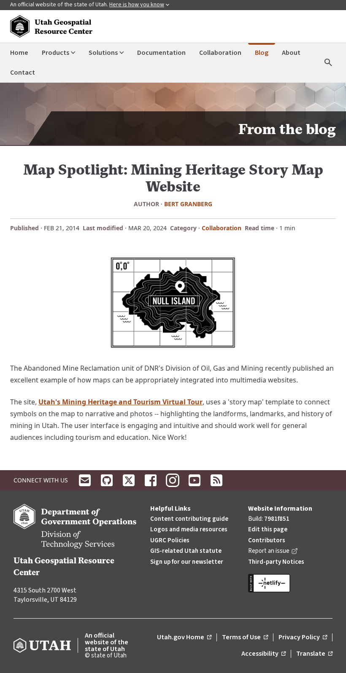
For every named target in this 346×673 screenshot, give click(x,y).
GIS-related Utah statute (186, 550)
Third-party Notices (276, 561)
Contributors (266, 540)
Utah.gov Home (184, 637)
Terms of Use (245, 637)
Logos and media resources (188, 529)
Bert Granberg (188, 204)
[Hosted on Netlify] (290, 583)
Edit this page (267, 529)
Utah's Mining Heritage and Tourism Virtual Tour (120, 401)
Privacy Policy (302, 637)
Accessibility (263, 654)
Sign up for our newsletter (186, 561)
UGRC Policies (169, 540)
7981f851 (276, 518)
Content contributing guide (189, 518)
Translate (314, 654)
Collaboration (221, 228)
